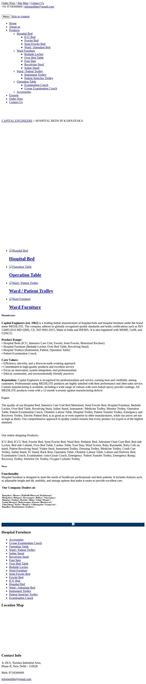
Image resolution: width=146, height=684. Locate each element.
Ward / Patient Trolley (30, 71)
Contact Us (37, 3)
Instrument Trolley (35, 74)
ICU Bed (29, 37)
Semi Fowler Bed (34, 43)
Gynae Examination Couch (40, 88)
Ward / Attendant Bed (37, 47)
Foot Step (30, 61)
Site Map (22, 3)
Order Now (8, 3)
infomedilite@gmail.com (39, 6)
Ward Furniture (26, 50)
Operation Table (26, 81)
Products (14, 30)
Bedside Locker (33, 54)
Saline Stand (31, 67)
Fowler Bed (31, 40)
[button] (73, 233)
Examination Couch (36, 85)
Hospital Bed (25, 33)
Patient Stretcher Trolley (38, 78)
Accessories (24, 91)
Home (13, 23)
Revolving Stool (34, 64)
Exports (13, 95)
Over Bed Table (34, 57)
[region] (73, 184)
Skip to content (20, 16)
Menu (6, 16)
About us (14, 26)
